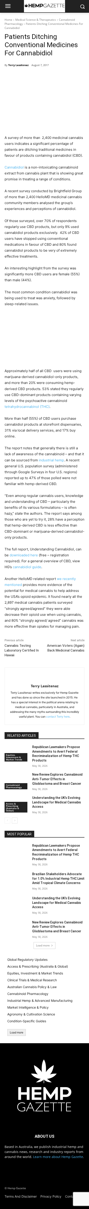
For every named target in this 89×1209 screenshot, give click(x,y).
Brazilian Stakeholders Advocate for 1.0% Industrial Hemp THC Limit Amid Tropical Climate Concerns (58, 878)
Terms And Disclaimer (21, 1196)
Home (8, 20)
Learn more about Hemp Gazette (58, 1157)
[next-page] (15, 820)
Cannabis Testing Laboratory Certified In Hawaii (22, 650)
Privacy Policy (50, 1196)
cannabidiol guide (27, 567)
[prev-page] (7, 820)
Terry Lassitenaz (18, 65)
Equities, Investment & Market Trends (14, 757)
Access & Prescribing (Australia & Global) (12, 807)
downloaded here (24, 555)
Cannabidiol (14, 167)
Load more (43, 945)
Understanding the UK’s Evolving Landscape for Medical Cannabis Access (56, 802)
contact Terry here (58, 716)
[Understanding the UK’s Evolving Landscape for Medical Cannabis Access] (17, 904)
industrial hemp (51, 460)
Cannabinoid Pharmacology (14, 786)
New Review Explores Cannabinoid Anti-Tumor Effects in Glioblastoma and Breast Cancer (57, 779)
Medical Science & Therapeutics (35, 20)
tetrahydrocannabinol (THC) (27, 406)
